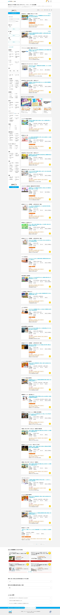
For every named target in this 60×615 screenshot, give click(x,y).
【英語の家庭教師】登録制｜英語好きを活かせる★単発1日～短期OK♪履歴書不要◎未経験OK (40, 397)
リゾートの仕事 (11, 107)
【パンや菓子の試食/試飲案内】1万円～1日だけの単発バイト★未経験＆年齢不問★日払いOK (40, 138)
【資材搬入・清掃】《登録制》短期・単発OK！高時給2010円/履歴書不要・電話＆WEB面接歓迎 (40, 447)
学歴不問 (11, 83)
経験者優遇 (11, 179)
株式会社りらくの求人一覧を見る (33, 271)
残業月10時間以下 (17, 107)
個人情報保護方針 (38, 611)
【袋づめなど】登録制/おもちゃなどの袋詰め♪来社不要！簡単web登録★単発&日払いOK (40, 345)
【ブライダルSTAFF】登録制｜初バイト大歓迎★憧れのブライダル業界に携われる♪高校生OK (40, 329)
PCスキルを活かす (17, 177)
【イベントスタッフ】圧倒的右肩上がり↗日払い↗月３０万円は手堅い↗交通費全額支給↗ (40, 414)
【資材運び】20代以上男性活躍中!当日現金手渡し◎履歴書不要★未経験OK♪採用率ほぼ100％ (40, 155)
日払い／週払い (17, 75)
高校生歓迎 (16, 80)
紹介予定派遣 (11, 97)
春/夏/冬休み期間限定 (17, 57)
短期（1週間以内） (17, 52)
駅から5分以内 (11, 153)
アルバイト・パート (11, 94)
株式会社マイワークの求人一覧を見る (33, 252)
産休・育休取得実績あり (17, 172)
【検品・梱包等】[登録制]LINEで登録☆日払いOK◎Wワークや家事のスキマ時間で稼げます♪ (40, 431)
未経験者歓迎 (11, 80)
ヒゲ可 (16, 148)
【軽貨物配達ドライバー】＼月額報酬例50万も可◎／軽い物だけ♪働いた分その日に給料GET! (40, 16)
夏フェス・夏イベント (17, 62)
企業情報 (22, 611)
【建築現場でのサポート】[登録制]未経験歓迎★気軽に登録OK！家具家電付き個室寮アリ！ (40, 380)
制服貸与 (11, 168)
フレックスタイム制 (17, 118)
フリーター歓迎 (11, 87)
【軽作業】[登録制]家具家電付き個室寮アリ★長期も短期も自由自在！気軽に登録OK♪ (40, 34)
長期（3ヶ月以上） (11, 57)
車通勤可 (16, 153)
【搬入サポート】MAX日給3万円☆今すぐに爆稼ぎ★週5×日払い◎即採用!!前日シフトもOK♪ (40, 278)
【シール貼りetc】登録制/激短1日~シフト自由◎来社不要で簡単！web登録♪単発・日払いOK (40, 207)
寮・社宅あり (11, 166)
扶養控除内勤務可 (11, 103)
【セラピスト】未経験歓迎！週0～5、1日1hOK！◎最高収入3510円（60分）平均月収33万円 (40, 310)
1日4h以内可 (17, 102)
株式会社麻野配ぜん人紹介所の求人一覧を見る (34, 338)
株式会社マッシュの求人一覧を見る (26, 539)
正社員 (16, 93)
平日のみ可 (16, 115)
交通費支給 (11, 165)
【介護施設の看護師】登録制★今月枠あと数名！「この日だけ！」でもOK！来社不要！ (40, 480)
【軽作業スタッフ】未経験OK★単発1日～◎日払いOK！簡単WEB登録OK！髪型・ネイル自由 (40, 188)
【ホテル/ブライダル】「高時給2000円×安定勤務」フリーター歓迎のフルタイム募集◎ (40, 66)
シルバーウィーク (11, 65)
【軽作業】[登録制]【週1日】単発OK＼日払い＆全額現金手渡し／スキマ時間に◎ (40, 121)
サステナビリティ (28, 611)
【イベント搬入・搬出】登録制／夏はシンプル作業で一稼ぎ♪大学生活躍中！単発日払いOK (40, 225)
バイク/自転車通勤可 (11, 155)
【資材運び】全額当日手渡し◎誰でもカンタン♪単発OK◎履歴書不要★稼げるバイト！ (40, 83)
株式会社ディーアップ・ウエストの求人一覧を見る (35, 457)
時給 (10, 70)
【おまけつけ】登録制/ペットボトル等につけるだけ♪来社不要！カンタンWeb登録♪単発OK (40, 241)
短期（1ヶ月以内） (11, 54)
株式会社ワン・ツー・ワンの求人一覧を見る (34, 407)
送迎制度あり (17, 165)
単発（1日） (11, 51)
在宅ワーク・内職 (17, 105)
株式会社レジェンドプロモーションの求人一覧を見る (35, 424)
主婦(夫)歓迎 (17, 83)
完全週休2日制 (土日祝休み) (11, 120)
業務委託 (16, 97)
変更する (14, 35)
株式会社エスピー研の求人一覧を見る (33, 148)
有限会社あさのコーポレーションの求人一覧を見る (35, 181)
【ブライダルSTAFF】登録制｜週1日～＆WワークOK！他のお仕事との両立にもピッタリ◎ (40, 172)
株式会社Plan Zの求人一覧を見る (33, 92)
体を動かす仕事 (11, 105)
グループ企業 (34, 611)
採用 (31, 611)
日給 (14, 70)
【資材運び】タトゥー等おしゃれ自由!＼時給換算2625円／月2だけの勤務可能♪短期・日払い (40, 294)
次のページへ (42, 544)
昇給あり (16, 166)
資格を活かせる (17, 180)
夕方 (16, 127)
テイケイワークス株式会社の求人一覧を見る (34, 199)
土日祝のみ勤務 (11, 116)
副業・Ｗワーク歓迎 (17, 87)
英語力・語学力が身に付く (17, 155)
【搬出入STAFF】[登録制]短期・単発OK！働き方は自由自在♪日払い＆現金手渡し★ (40, 364)
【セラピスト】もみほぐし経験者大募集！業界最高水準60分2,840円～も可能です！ (40, 259)
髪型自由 (16, 145)
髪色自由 (11, 145)
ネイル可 (11, 148)
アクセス (25, 611)
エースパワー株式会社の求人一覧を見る (33, 43)
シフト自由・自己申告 (11, 118)
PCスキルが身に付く (11, 157)
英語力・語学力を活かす (11, 177)
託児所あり (11, 171)
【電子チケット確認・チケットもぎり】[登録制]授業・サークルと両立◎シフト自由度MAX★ (36, 530)
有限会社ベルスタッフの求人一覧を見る (33, 473)
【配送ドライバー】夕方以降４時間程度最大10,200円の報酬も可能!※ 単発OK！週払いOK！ (40, 50)
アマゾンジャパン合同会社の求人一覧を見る (34, 59)
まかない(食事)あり (11, 163)
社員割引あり (17, 168)
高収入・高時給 (11, 75)
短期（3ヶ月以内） (17, 54)
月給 (17, 70)
